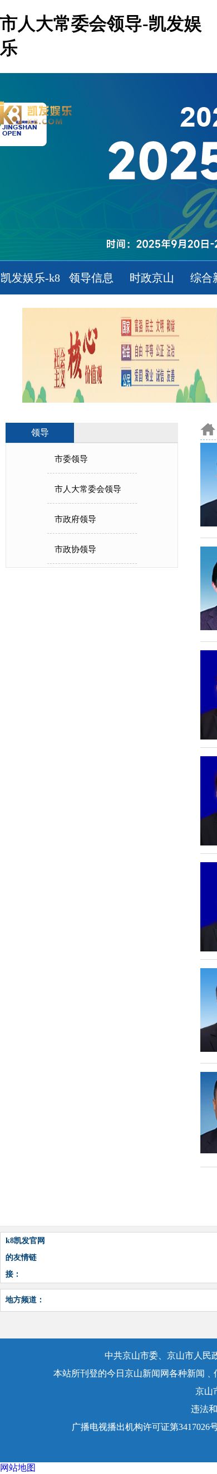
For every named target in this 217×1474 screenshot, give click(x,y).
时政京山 (152, 278)
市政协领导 (75, 549)
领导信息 (91, 278)
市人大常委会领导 (88, 489)
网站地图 (18, 1467)
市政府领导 (75, 519)
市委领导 (71, 459)
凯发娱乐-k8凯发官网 (30, 294)
